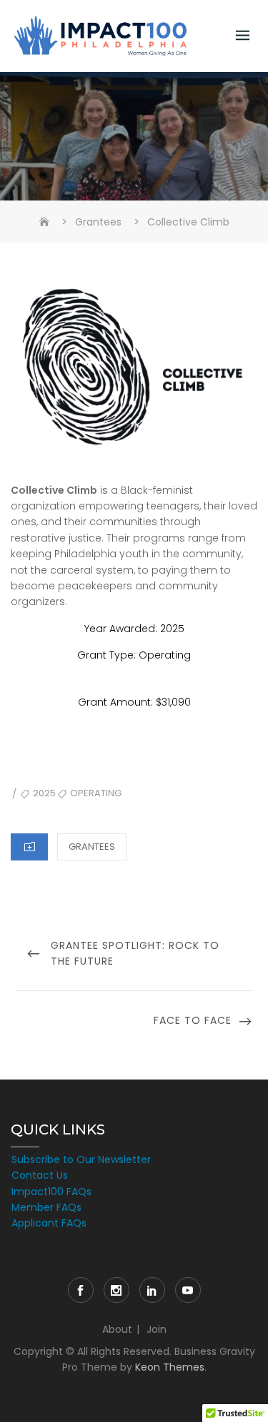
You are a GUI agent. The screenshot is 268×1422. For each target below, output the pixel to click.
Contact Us (39, 1175)
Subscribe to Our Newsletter (81, 1159)
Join (157, 1329)
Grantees (92, 846)
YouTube (188, 1290)
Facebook (81, 1290)
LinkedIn (152, 1290)
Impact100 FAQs (51, 1191)
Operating (95, 793)
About (117, 1329)
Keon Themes (169, 1367)
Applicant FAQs (48, 1223)
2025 (44, 793)
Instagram (116, 1290)
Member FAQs (46, 1207)
